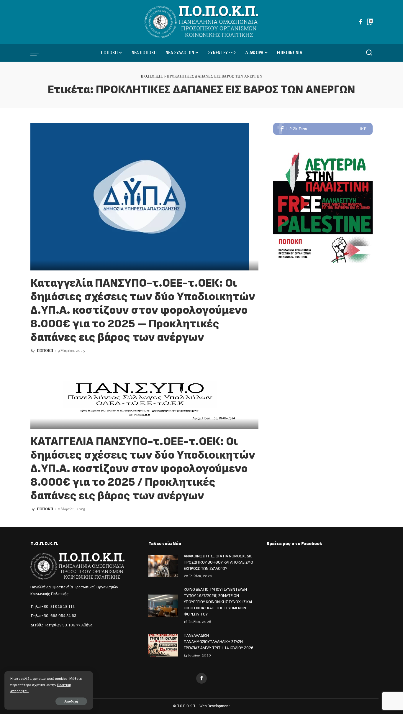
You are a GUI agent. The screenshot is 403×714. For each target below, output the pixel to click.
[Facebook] (361, 21)
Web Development (214, 706)
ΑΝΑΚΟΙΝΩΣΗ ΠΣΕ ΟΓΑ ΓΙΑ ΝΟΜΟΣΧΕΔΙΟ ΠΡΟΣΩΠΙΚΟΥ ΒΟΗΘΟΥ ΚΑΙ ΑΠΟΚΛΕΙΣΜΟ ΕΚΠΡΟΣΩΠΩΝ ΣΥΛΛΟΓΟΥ (218, 562)
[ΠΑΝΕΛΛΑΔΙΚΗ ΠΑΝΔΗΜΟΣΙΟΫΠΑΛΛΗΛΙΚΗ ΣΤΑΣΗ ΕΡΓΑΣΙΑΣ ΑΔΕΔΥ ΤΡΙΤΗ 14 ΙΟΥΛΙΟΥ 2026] (163, 645)
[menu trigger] (37, 53)
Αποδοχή (71, 701)
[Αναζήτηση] (369, 53)
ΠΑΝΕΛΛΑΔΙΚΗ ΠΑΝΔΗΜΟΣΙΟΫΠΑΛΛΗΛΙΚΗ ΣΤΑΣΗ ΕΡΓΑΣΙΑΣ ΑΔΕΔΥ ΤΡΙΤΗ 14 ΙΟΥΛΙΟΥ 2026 (218, 641)
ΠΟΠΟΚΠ (45, 351)
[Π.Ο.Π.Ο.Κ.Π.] (202, 22)
